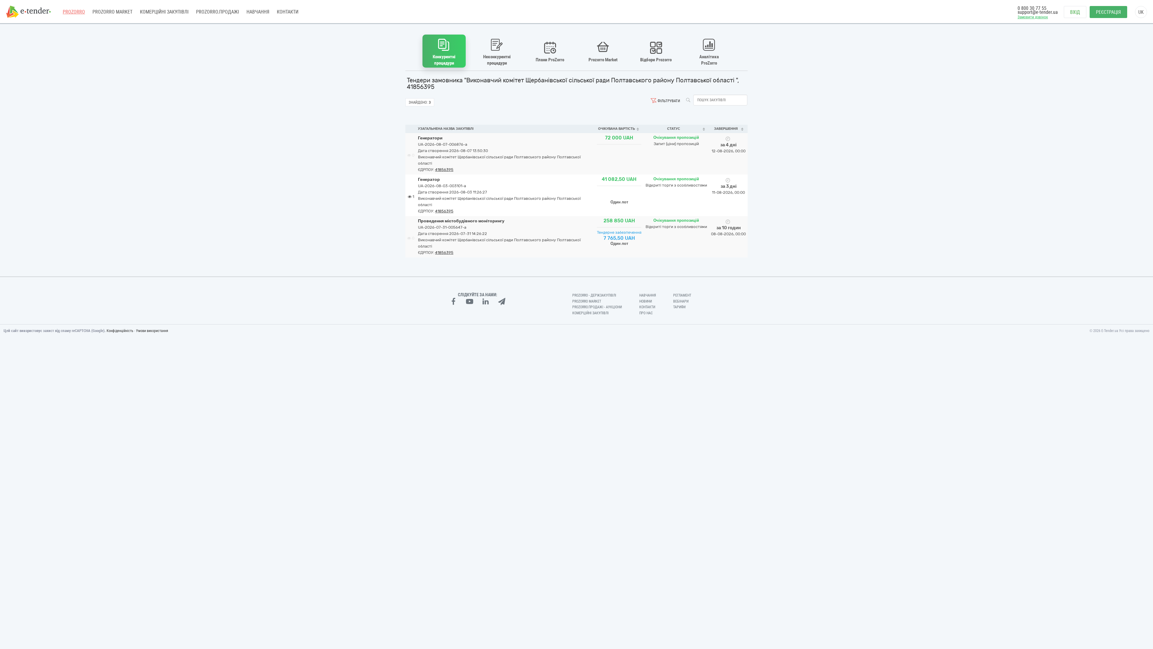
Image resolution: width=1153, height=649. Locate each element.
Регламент (682, 295)
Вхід (1075, 12)
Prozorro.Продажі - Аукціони (597, 307)
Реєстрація (1108, 12)
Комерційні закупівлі (164, 12)
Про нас (646, 313)
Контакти (287, 12)
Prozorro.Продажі (217, 12)
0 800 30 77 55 (1032, 8)
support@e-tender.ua (1038, 12)
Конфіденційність (120, 331)
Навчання (258, 12)
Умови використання (152, 331)
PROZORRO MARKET (112, 12)
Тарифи (679, 307)
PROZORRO (74, 12)
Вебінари (680, 301)
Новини (645, 301)
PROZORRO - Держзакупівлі (594, 295)
